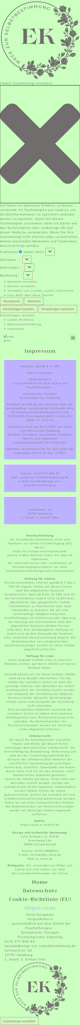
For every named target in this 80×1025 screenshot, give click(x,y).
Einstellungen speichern (57, 309)
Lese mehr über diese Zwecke (30, 295)
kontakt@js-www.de (46, 854)
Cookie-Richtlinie (20, 319)
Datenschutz (40, 890)
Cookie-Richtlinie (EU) (40, 899)
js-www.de (44, 858)
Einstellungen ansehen (18, 309)
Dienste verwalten (21, 286)
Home (40, 882)
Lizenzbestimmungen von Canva (43, 873)
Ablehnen (34, 301)
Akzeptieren (11, 301)
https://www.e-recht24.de (40, 824)
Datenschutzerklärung (24, 324)
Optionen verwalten (22, 281)
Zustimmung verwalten (19, 1021)
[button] (40, 144)
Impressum (15, 328)
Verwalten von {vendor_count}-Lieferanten (40, 290)
